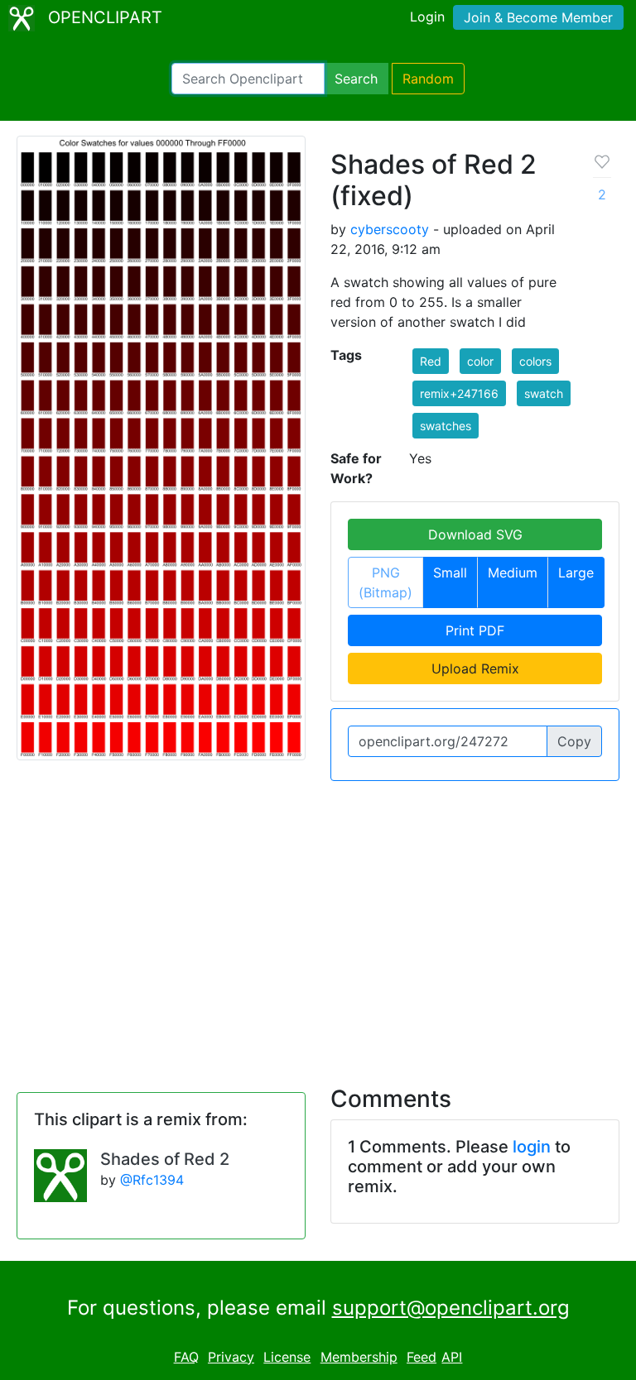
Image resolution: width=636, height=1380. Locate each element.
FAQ (186, 1357)
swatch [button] (543, 393)
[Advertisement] (318, 923)
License (287, 1357)
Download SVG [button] (475, 534)
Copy (574, 741)
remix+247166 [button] (459, 393)
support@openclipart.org (451, 1308)
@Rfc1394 (152, 1180)
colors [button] (535, 361)
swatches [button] (445, 426)
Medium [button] (512, 572)
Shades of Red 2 (164, 1159)
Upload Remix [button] (475, 668)
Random (428, 78)
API (451, 1357)
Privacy (231, 1357)
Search (356, 78)
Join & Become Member (538, 17)
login (532, 1147)
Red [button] (430, 361)
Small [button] (450, 572)
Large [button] (576, 572)
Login (427, 16)
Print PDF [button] (475, 630)
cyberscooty (389, 229)
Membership (359, 1357)
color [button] (480, 361)
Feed (421, 1357)
